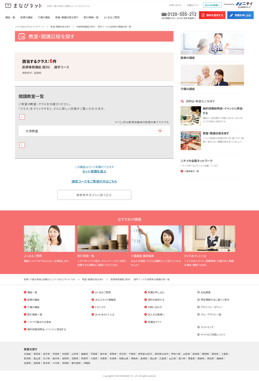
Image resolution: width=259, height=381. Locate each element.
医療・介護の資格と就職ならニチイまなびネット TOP (49, 279)
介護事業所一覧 (191, 171)
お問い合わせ (175, 5)
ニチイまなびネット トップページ (29, 26)
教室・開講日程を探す (66, 17)
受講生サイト (193, 5)
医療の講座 (26, 17)
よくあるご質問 (111, 17)
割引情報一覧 (91, 17)
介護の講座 (44, 17)
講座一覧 (10, 17)
